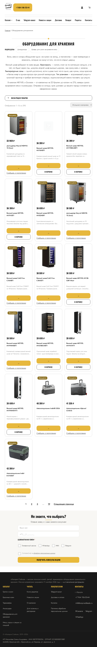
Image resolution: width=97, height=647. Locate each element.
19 (49, 504)
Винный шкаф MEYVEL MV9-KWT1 (74, 344)
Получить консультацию (48, 559)
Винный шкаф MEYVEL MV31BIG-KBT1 (45, 344)
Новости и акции (33, 597)
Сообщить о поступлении (16, 173)
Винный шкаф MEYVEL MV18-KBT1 (45, 149)
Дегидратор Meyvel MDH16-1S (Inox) (17, 147)
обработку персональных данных (44, 553)
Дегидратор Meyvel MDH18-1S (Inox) (76, 214)
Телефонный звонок (29, 545)
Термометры (7, 603)
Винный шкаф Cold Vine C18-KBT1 (16, 279)
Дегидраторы (22, 49)
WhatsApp (45, 545)
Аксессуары (7, 608)
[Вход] (82, 7)
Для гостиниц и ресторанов (32, 609)
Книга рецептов (32, 591)
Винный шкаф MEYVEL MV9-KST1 (15, 214)
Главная (7, 30)
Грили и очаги (8, 591)
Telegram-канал (56, 591)
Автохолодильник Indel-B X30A (48, 408)
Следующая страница (64, 504)
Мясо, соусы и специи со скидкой (12, 623)
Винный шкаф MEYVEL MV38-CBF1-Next (77, 279)
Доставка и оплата (57, 597)
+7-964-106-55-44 (22, 7)
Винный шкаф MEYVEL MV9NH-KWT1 (15, 409)
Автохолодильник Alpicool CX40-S (76, 409)
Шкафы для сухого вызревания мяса (44, 49)
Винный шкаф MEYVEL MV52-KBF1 (45, 214)
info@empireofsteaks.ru (84, 603)
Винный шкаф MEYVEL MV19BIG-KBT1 (74, 147)
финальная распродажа (75, 582)
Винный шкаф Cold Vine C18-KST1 (46, 279)
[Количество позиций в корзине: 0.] (89, 7)
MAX (57, 545)
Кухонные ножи (8, 597)
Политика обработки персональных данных (59, 609)
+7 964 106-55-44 (82, 597)
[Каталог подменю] (11, 20)
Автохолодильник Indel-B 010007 (15, 474)
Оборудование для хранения (10, 615)
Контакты (54, 603)
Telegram (68, 545)
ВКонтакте (79, 611)
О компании (31, 603)
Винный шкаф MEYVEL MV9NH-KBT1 (15, 344)
